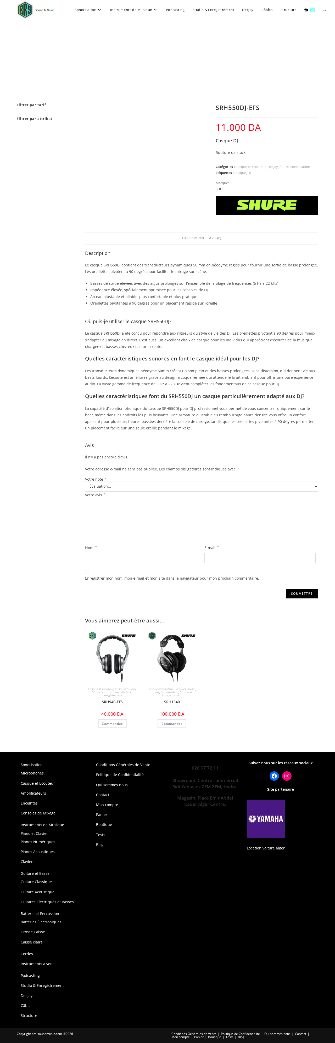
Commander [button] (112, 723)
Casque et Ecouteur (38, 783)
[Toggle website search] (324, 10)
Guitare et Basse (35, 873)
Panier (101, 814)
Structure (29, 1015)
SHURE (221, 189)
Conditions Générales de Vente (123, 764)
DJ (249, 172)
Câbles (26, 1005)
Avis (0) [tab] (215, 238)
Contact (102, 794)
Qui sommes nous (112, 784)
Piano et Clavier (34, 833)
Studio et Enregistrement (118, 693)
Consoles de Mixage (38, 813)
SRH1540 (172, 701)
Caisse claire (32, 942)
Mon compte (107, 804)
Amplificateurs (33, 793)
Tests (100, 834)
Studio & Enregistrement (42, 985)
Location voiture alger (266, 848)
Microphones (32, 773)
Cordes (27, 953)
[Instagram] (287, 776)
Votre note (96, 479)
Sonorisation (300, 166)
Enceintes (29, 803)
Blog (100, 844)
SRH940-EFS (112, 701)
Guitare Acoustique (37, 891)
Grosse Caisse (33, 931)
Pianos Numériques (38, 841)
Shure (284, 166)
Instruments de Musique (42, 824)
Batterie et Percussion (40, 913)
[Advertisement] (167, 58)
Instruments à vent (37, 963)
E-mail (211, 547)
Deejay (272, 166)
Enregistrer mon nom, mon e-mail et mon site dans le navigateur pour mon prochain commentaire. (172, 578)
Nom (91, 547)
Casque (240, 172)
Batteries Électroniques (41, 921)
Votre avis (95, 494)
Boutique (104, 824)
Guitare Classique (36, 881)
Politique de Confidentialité (120, 774)
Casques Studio (125, 689)
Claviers (28, 861)
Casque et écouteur (251, 166)
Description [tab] (193, 238)
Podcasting (30, 975)
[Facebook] (274, 776)
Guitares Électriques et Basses (47, 901)
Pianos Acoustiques (38, 851)
